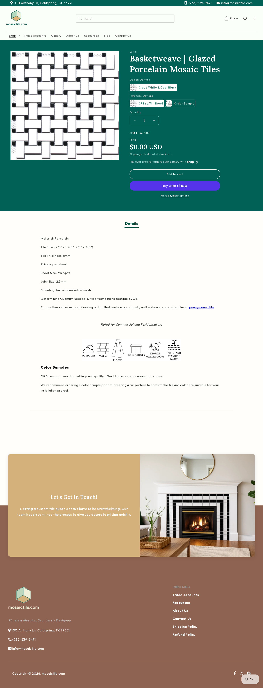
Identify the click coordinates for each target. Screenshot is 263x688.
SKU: (133, 133)
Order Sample (184, 103)
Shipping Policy (185, 626)
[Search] (80, 18)
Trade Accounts (186, 595)
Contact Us (182, 618)
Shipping (135, 154)
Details (131, 223)
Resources (181, 603)
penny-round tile (201, 307)
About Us (180, 611)
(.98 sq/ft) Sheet (151, 103)
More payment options (175, 195)
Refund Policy (184, 634)
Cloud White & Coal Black (157, 87)
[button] (13, 35)
